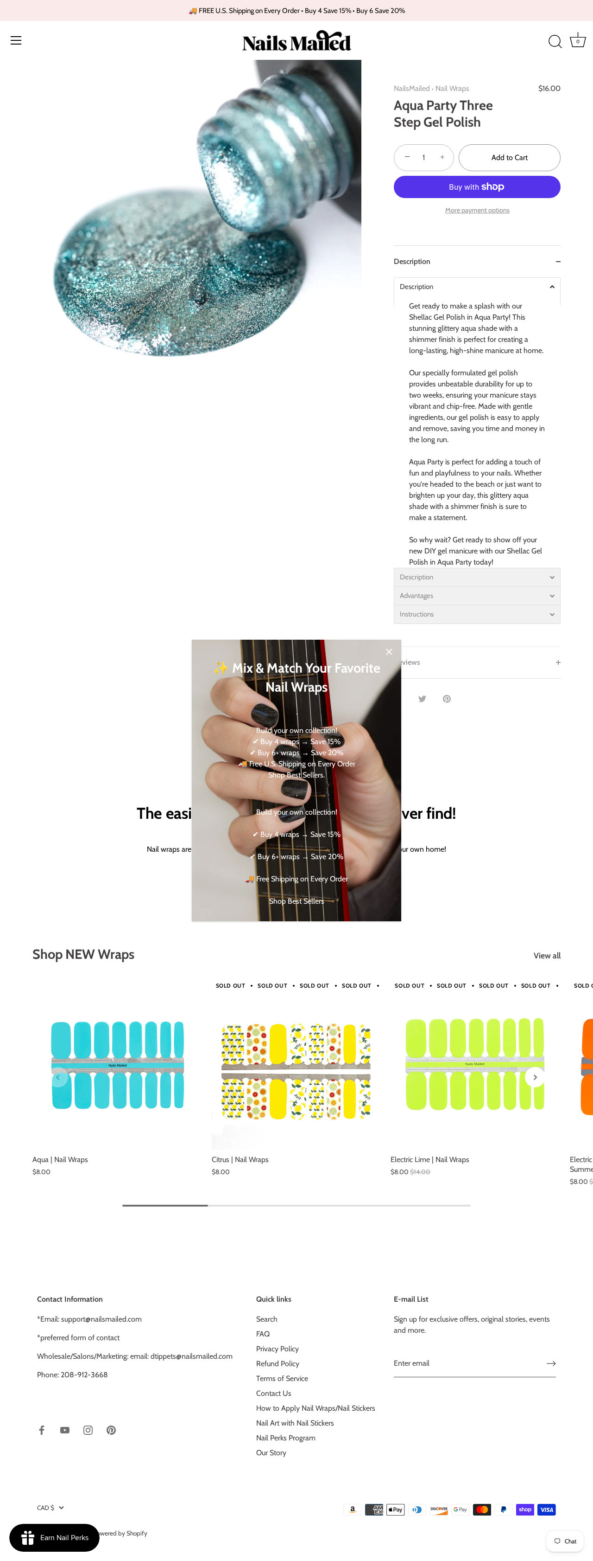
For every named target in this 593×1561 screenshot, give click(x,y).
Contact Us (273, 1393)
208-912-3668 (84, 1374)
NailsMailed (412, 88)
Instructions (417, 614)
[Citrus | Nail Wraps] (297, 1065)
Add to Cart (510, 157)
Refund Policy (277, 1363)
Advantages (416, 595)
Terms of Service (282, 1378)
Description (416, 286)
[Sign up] (551, 1363)
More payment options (477, 210)
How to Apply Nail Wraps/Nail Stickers (315, 1408)
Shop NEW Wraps (83, 954)
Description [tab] (412, 261)
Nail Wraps (452, 88)
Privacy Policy (277, 1348)
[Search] (555, 42)
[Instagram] (88, 1429)
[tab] (477, 461)
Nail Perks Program (285, 1437)
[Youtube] (64, 1429)
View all (547, 955)
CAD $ (45, 1507)
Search (267, 1319)
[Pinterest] (111, 1429)
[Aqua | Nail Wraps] (117, 1065)
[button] (58, 1077)
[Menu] (16, 40)
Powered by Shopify (120, 1533)
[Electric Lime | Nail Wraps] (476, 1065)
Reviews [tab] (407, 662)
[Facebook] (41, 1429)
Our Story (271, 1452)
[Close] (389, 652)
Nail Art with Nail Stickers (295, 1423)
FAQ (263, 1334)
